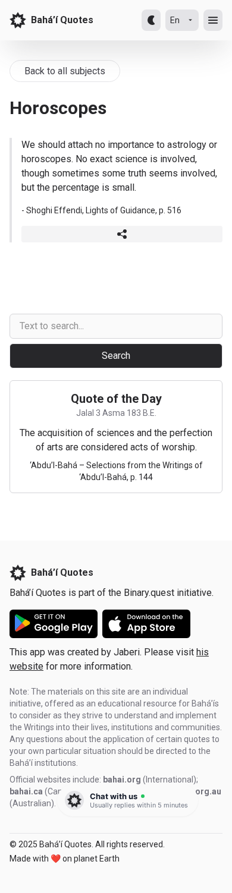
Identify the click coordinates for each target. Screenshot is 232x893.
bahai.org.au (196, 791)
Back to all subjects (64, 71)
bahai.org (122, 779)
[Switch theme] (151, 20)
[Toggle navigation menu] (212, 20)
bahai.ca (26, 791)
